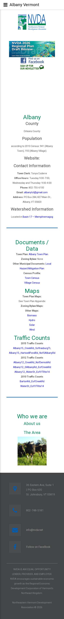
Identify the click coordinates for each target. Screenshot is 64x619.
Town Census (32, 278)
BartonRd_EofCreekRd (32, 381)
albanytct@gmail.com (36, 192)
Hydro (32, 320)
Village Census (32, 282)
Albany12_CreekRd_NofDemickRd (32, 362)
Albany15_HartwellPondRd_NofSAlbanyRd (32, 353)
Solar (32, 325)
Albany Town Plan (38, 254)
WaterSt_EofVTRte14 (32, 386)
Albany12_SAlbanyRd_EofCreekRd (32, 367)
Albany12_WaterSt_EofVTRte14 (32, 372)
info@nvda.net (34, 530)
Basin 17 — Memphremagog (38, 216)
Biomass (32, 315)
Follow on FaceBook (38, 546)
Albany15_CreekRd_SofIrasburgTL (32, 348)
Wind (32, 329)
